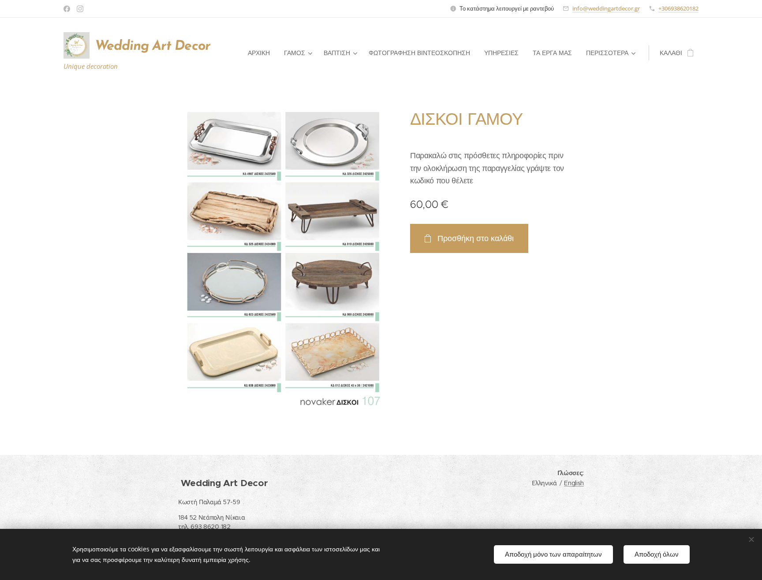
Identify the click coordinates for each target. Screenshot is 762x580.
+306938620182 (678, 8)
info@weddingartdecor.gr (606, 8)
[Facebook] (66, 8)
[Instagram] (80, 8)
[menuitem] (261, 53)
